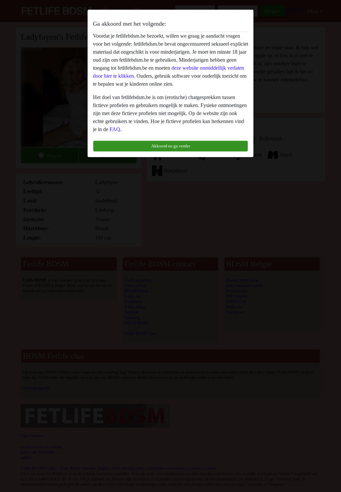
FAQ (115, 129)
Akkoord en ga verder (170, 145)
